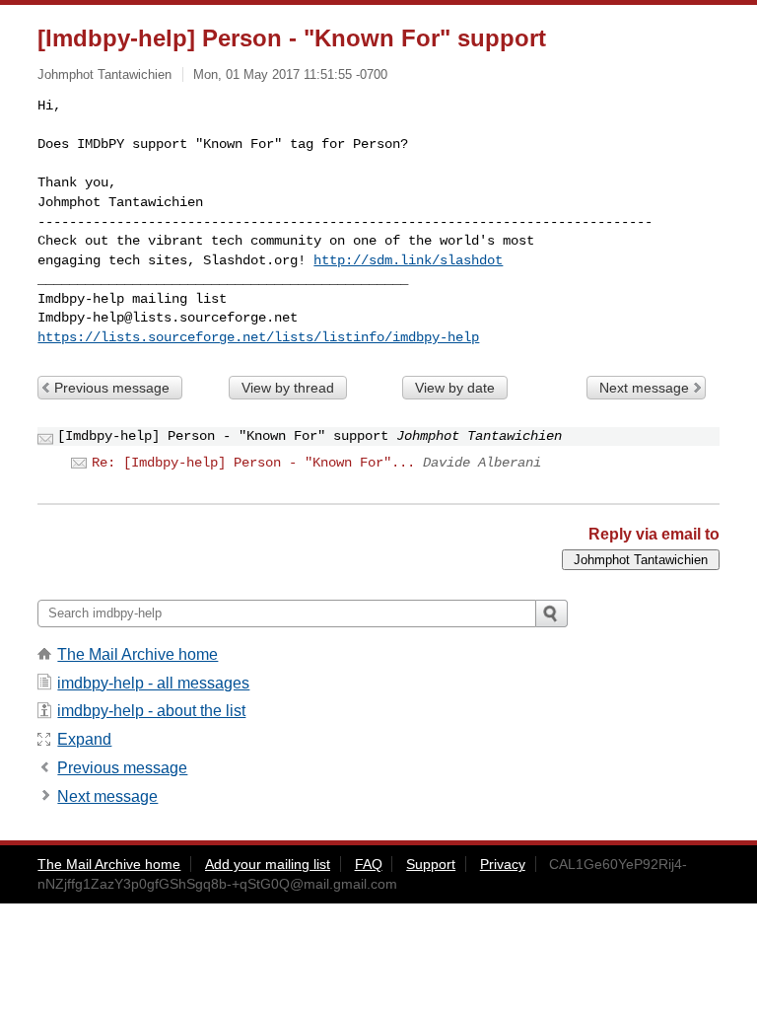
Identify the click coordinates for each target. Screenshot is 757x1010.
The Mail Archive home (137, 654)
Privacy (502, 864)
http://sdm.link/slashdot (408, 260)
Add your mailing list (267, 864)
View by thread (287, 388)
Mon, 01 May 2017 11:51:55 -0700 (290, 74)
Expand (84, 739)
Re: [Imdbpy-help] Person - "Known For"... (253, 462)
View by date (455, 388)
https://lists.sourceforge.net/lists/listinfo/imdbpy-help (258, 337)
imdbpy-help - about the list (151, 710)
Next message (644, 388)
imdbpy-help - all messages (153, 683)
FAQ (368, 864)
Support (430, 864)
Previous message (112, 388)
